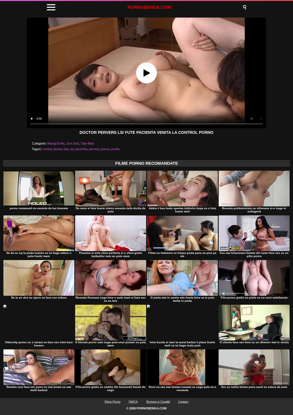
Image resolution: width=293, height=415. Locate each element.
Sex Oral (73, 143)
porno (105, 149)
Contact (183, 401)
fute (66, 149)
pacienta (81, 149)
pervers (94, 149)
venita (115, 149)
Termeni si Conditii (158, 401)
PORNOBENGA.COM (149, 7)
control (47, 149)
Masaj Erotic (56, 143)
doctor (57, 149)
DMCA (133, 401)
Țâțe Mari (87, 143)
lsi (72, 149)
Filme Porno (112, 401)
